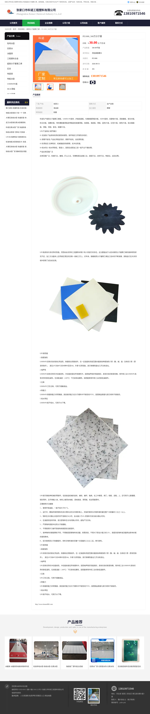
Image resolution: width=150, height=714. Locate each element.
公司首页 (13, 23)
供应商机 (31, 23)
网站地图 (48, 696)
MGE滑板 (11, 89)
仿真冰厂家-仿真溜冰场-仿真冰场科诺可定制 (78, 666)
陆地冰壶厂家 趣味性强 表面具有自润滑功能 (17, 151)
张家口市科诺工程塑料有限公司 (53, 689)
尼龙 (9, 69)
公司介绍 (66, 23)
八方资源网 (24, 696)
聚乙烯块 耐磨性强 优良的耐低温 (17, 108)
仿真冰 (10, 48)
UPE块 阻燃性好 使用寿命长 (16, 137)
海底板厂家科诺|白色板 (46, 666)
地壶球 (10, 74)
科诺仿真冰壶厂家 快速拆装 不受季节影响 (17, 127)
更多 (26, 102)
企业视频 (48, 23)
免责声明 (32, 696)
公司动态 (84, 23)
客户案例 (101, 23)
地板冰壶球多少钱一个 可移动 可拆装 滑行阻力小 (17, 113)
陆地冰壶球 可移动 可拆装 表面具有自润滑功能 (17, 132)
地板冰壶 (11, 79)
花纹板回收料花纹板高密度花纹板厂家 (104, 666)
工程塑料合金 (12, 59)
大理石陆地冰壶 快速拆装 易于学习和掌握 (17, 147)
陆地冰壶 (11, 43)
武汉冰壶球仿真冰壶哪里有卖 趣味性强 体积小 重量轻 (17, 122)
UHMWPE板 (12, 84)
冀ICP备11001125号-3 (34, 689)
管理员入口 (40, 696)
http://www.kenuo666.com (44, 604)
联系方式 (119, 23)
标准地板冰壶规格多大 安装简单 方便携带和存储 (17, 142)
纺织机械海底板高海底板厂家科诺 (130, 666)
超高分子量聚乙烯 (33, 29)
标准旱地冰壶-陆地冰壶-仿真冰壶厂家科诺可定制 (23, 666)
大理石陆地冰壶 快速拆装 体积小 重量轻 (17, 118)
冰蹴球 (10, 54)
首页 (14, 29)
